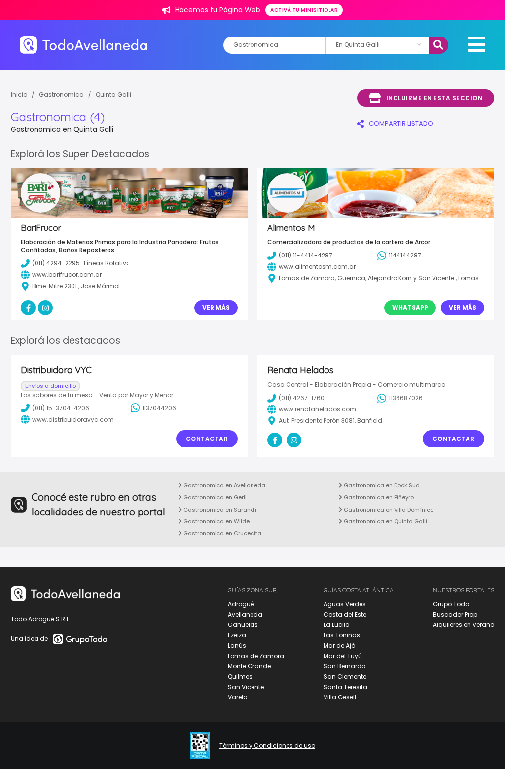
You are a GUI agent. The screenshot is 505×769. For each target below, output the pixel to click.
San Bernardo (344, 666)
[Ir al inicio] (83, 44)
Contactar (207, 439)
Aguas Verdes (345, 604)
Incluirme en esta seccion (434, 98)
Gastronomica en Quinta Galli (384, 521)
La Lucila (337, 625)
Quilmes (240, 676)
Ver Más (216, 307)
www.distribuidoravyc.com (73, 419)
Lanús (237, 645)
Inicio (19, 94)
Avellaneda (245, 614)
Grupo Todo (451, 604)
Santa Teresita (345, 687)
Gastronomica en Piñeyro (378, 497)
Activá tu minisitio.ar (304, 10)
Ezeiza (237, 635)
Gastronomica (61, 94)
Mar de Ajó (339, 645)
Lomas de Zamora (256, 656)
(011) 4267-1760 (302, 398)
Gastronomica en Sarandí (219, 509)
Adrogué (241, 604)
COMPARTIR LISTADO (401, 123)
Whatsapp (410, 307)
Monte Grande (249, 666)
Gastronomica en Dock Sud (381, 485)
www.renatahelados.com (317, 409)
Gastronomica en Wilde (216, 521)
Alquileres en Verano (463, 625)
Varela (238, 697)
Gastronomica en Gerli (214, 497)
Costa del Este (345, 614)
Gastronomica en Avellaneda (223, 485)
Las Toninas (342, 635)
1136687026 (406, 398)
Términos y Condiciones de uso (267, 746)
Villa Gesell (340, 697)
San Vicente (246, 687)
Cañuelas (243, 625)
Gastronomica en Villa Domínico (387, 509)
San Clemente (345, 676)
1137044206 (159, 408)
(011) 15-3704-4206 (60, 408)
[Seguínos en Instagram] (294, 440)
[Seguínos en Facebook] (274, 440)
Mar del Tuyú (343, 656)
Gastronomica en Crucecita (221, 533)
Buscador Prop (455, 614)
